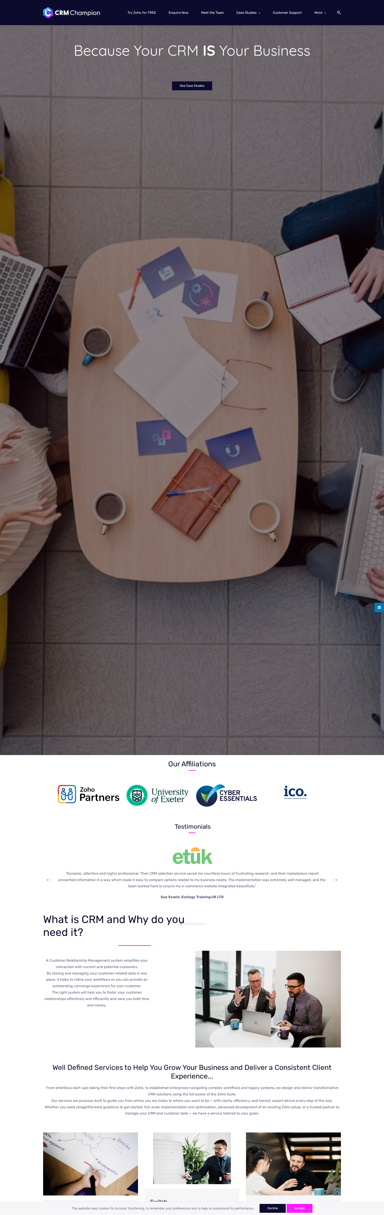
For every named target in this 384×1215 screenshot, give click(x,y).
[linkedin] (379, 607)
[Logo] (71, 12)
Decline (272, 1208)
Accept (299, 1208)
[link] (89, 788)
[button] (337, 13)
